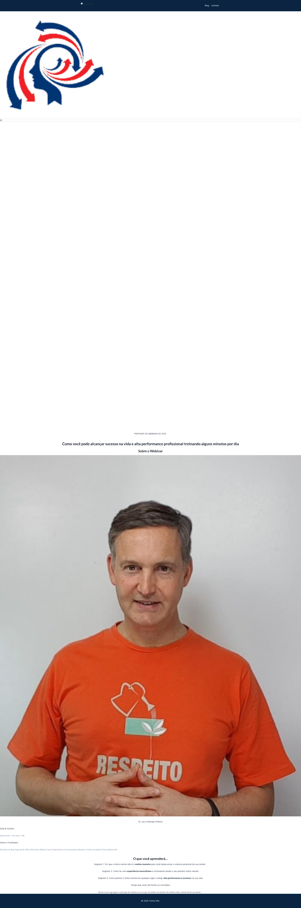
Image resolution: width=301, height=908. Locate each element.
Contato (215, 5)
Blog (207, 5)
